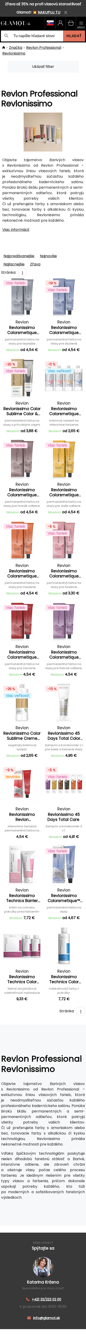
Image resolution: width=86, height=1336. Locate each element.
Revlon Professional (43, 47)
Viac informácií (15, 229)
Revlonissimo (13, 53)
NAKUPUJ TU (49, 12)
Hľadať (74, 36)
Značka (15, 47)
